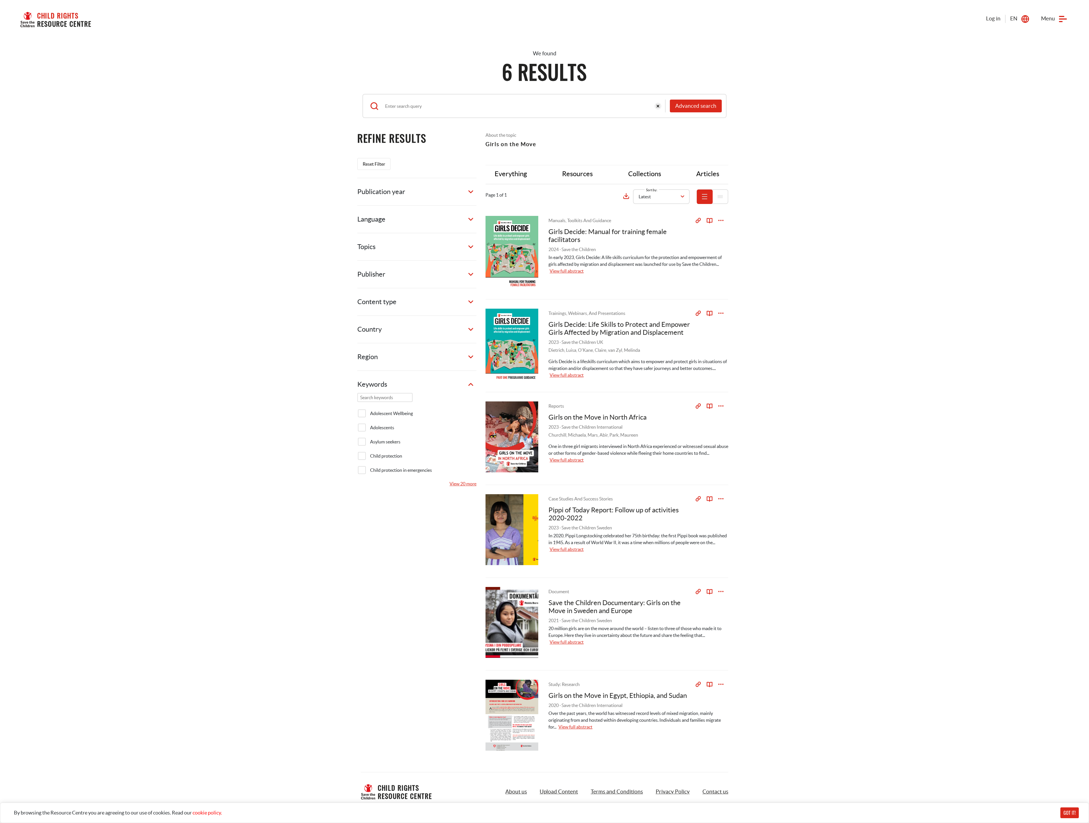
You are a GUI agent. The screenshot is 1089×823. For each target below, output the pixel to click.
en (1013, 19)
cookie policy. (207, 813)
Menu (1048, 19)
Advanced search (695, 106)
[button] (559, 792)
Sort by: (651, 190)
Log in (993, 19)
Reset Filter (374, 164)
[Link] (698, 220)
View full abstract (567, 270)
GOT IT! (1069, 812)
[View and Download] (720, 220)
